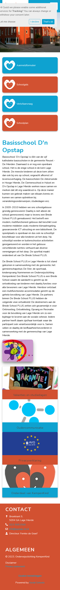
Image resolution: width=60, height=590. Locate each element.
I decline (34, 21)
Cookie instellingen (30, 576)
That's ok (48, 21)
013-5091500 (17, 524)
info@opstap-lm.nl (19, 529)
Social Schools (37, 582)
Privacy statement (15, 566)
